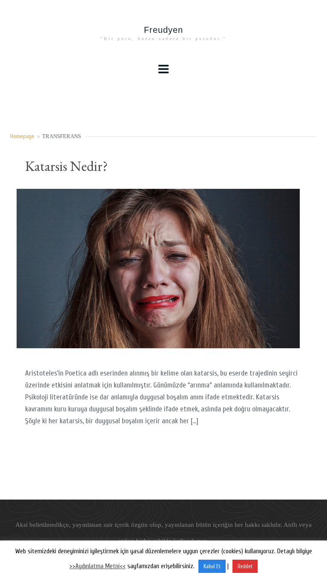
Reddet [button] (245, 566)
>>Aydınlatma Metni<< (97, 566)
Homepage (22, 136)
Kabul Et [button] (212, 566)
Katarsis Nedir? (66, 166)
